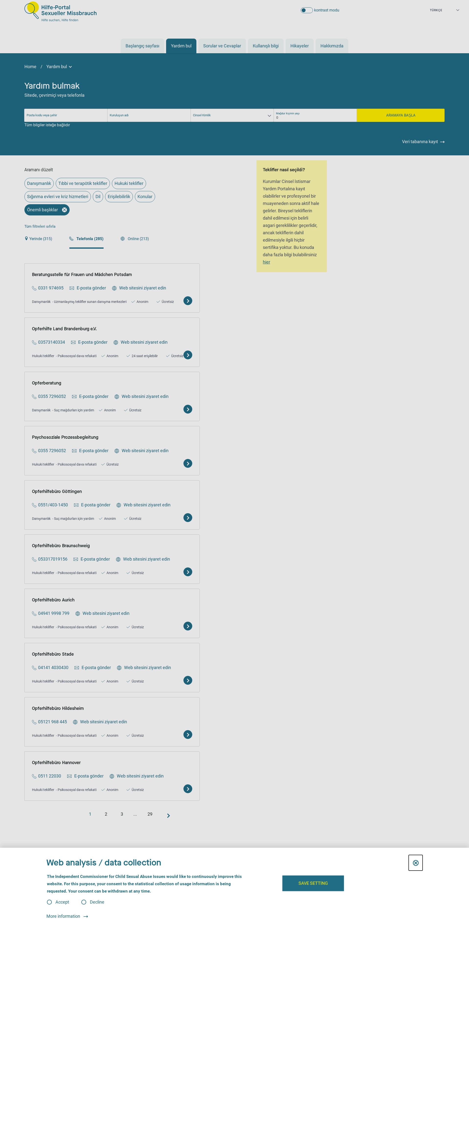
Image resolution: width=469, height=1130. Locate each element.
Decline (97, 902)
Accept (62, 902)
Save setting (313, 883)
